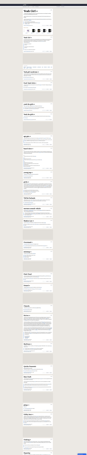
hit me (27, 309)
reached (26, 202)
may (46, 318)
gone (44, 323)
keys (36, 159)
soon (47, 185)
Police (24, 441)
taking (30, 77)
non (32, 441)
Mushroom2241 (29, 372)
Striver (24, 339)
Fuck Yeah (29, 87)
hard (25, 346)
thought (40, 84)
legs (49, 116)
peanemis (30, 370)
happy (32, 278)
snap (29, 108)
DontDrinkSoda (27, 448)
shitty (25, 406)
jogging (39, 22)
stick (41, 159)
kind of (41, 210)
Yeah (25, 117)
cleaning (46, 420)
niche (26, 368)
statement (31, 244)
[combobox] (44, 5)
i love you (29, 20)
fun (29, 328)
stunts (31, 408)
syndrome (28, 77)
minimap (24, 258)
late (33, 174)
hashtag (34, 108)
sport (35, 381)
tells (29, 253)
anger (41, 378)
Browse (28, 6)
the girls (27, 117)
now (31, 192)
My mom (25, 309)
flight (32, 348)
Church (32, 213)
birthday (25, 140)
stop (31, 73)
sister (35, 245)
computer (40, 152)
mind (39, 74)
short (43, 41)
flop (40, 307)
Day (35, 213)
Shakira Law (25, 226)
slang (28, 183)
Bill (24, 142)
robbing (44, 245)
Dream (50, 329)
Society (33, 6)
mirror (27, 85)
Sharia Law (28, 222)
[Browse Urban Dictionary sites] (25, 5)
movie (34, 370)
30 (25, 422)
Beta (43, 322)
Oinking (24, 448)
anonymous (27, 290)
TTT (37, 332)
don (31, 349)
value (31, 116)
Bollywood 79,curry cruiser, (30, 119)
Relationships (37, 6)
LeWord (27, 258)
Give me (25, 370)
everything (33, 253)
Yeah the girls (25, 119)
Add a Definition (58, 6)
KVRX (29, 216)
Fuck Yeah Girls (25, 89)
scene (29, 184)
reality (38, 276)
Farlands (31, 202)
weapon (28, 307)
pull (26, 408)
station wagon (31, 210)
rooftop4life (27, 25)
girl (30, 19)
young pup (25, 177)
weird (31, 200)
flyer (38, 345)
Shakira (37, 224)
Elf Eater (27, 247)
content (39, 138)
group (25, 116)
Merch (51, 25)
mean (45, 186)
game (39, 139)
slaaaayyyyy (28, 110)
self (51, 84)
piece (33, 369)
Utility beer (25, 424)
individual (27, 287)
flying (36, 307)
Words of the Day (25, 6)
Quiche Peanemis (25, 372)
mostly (27, 253)
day (37, 416)
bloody (33, 192)
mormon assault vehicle (26, 216)
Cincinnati (49, 384)
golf (29, 417)
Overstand (25, 247)
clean (30, 159)
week (35, 87)
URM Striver (27, 339)
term (27, 210)
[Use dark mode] (63, 5)
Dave (27, 420)
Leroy (25, 245)
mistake (45, 222)
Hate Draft (25, 389)
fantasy (31, 378)
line (39, 212)
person (27, 174)
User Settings (62, 6)
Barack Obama (27, 337)
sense (41, 287)
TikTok (29, 202)
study (51, 327)
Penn (30, 333)
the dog (27, 177)
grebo (24, 193)
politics (36, 329)
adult (30, 174)
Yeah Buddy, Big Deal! (28, 51)
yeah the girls (25, 110)
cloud (25, 279)
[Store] (62, 5)
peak (42, 369)
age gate (25, 144)
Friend (25, 255)
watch (50, 138)
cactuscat (27, 193)
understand (25, 244)
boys (27, 107)
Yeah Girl (24, 25)
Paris (34, 348)
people (35, 156)
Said (33, 200)
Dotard (24, 290)
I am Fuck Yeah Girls (29, 89)
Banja (26, 144)
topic (28, 244)
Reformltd (28, 226)
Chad (30, 384)
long (31, 287)
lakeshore (28, 424)
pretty (30, 278)
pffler (27, 389)
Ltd (33, 222)
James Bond (28, 408)
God (31, 191)
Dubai (34, 224)
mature (45, 138)
